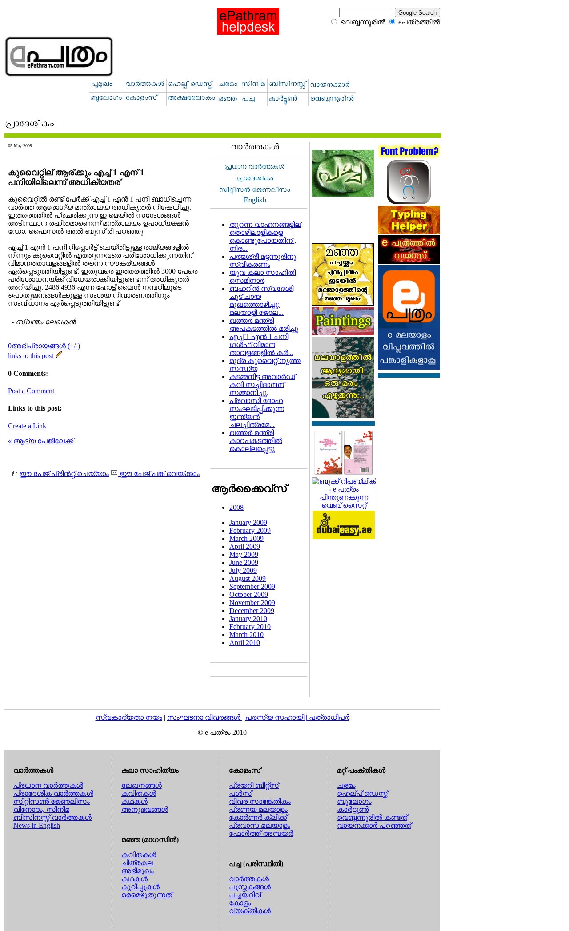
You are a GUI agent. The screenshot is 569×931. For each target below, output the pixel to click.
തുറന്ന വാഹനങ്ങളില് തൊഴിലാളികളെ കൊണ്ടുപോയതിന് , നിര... (265, 236)
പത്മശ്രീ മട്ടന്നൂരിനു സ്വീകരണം (262, 260)
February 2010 (250, 626)
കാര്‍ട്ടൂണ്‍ (353, 809)
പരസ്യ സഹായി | (277, 717)
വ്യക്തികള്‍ (250, 911)
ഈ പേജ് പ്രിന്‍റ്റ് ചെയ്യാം (64, 473)
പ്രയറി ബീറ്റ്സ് (254, 785)
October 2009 (248, 594)
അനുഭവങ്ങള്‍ (144, 809)
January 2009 (248, 522)
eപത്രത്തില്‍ (419, 22)
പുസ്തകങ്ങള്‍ (250, 887)
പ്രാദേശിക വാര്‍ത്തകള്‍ (53, 793)
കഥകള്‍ (134, 801)
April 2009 (244, 546)
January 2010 (248, 618)
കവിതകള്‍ (138, 793)
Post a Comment (31, 391)
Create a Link (27, 426)
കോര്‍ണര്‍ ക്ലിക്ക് (258, 817)
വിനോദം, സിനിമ (41, 809)
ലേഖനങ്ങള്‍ (141, 785)
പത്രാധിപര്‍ (329, 717)
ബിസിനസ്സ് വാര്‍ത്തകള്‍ (52, 817)
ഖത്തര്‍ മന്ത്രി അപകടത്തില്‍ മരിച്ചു (263, 324)
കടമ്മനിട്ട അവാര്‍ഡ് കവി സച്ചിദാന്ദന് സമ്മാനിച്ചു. (262, 384)
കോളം (240, 903)
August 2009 (247, 578)
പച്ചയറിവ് (245, 895)
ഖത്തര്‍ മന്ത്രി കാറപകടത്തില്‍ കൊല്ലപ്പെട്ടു (255, 440)
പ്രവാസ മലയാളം (259, 825)
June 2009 (243, 562)
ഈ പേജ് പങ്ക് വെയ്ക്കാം (159, 473)
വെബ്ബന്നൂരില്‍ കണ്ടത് (372, 817)
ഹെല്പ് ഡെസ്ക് (362, 793)
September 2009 (252, 586)
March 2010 (246, 634)
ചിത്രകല (137, 863)
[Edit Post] (59, 355)
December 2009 (251, 610)
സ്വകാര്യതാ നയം (129, 717)
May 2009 (243, 554)
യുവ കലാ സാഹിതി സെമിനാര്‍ (262, 276)
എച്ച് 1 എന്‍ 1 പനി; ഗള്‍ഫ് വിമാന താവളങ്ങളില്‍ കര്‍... (261, 344)
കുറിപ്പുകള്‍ (140, 887)
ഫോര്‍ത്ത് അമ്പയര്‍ (261, 833)
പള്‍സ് (240, 793)
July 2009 (243, 570)
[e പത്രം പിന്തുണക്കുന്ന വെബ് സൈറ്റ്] (344, 505)
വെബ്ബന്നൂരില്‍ (362, 22)
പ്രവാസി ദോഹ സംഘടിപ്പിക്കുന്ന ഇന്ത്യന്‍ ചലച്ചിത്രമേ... (256, 412)
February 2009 (250, 530)
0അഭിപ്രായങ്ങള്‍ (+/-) (44, 346)
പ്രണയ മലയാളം (258, 809)
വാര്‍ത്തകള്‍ (249, 879)
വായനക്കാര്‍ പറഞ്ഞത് (374, 825)
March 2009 (246, 538)
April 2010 (244, 642)
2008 (236, 507)
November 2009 (252, 602)
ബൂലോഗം (354, 801)
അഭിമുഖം (137, 871)
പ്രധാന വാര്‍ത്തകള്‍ (48, 785)
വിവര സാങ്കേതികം (260, 801)
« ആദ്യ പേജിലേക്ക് (40, 441)
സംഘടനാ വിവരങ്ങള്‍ (204, 717)
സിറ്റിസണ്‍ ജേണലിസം (51, 801)
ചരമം (346, 785)
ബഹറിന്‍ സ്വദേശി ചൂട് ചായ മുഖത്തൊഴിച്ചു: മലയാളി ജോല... (261, 300)
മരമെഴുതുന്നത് (146, 895)
